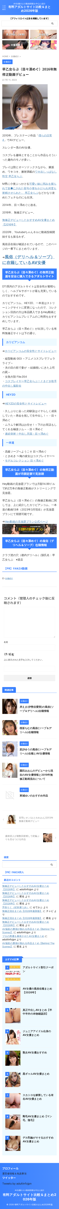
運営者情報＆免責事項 (14, 1173)
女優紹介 (9, 578)
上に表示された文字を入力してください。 (24, 659)
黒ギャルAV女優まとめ (36, 1073)
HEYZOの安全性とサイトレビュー (26, 403)
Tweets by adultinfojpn (17, 1183)
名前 (6, 642)
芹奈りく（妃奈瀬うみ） (15, 907)
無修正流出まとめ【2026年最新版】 (22, 911)
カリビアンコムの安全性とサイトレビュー (31, 351)
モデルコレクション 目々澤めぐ (24, 460)
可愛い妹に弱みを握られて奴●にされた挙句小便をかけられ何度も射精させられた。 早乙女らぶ (29, 188)
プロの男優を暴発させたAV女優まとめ (23, 936)
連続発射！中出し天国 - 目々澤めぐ (27, 433)
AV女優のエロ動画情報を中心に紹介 (29, 1190)
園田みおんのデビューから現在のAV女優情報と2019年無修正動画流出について (36, 774)
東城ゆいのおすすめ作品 (34, 795)
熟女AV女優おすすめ (35, 1052)
